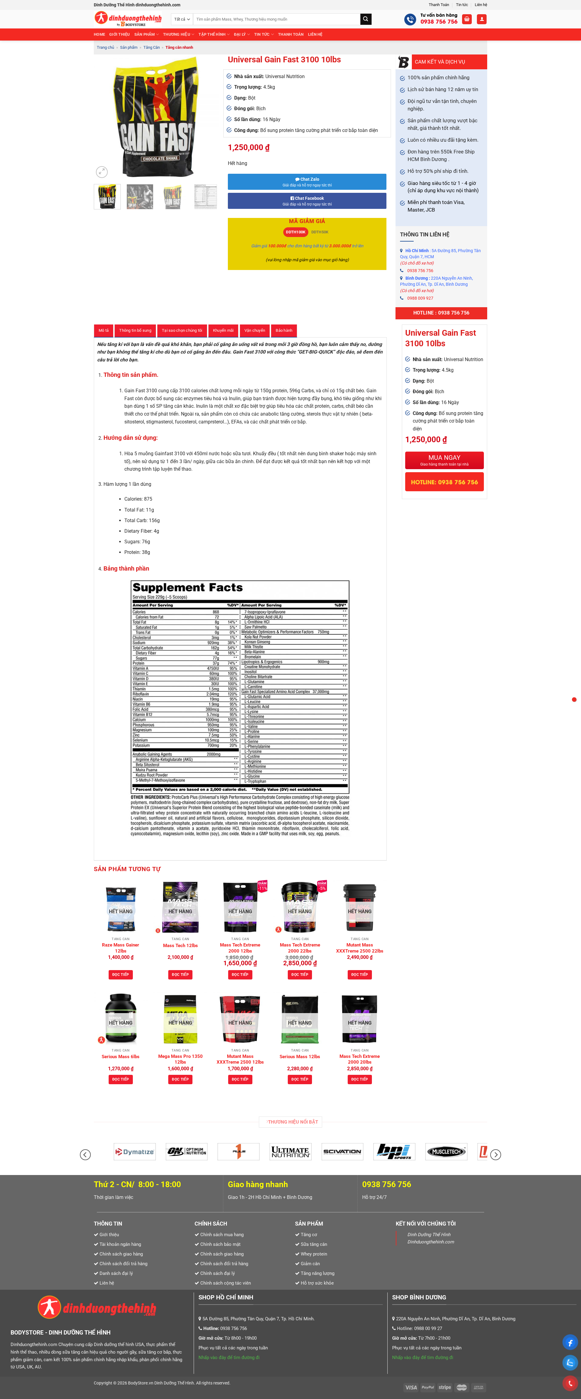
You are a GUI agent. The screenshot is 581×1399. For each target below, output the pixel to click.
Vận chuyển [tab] (255, 330)
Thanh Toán (439, 4)
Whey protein (313, 1254)
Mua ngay (444, 460)
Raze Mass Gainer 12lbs (120, 948)
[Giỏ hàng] (467, 19)
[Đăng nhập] (482, 19)
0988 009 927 (420, 298)
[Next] (208, 117)
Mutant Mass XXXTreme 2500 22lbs (359, 948)
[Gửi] (366, 19)
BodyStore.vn (141, 1383)
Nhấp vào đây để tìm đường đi (229, 1357)
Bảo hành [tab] (284, 330)
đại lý (240, 34)
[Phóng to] (102, 172)
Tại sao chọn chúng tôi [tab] (182, 330)
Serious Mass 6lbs (121, 1056)
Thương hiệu (176, 34)
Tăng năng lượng (317, 1273)
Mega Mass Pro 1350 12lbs (180, 1059)
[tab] (295, 232)
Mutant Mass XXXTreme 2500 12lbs (240, 1059)
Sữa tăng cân (313, 1244)
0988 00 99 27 (428, 1328)
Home (99, 34)
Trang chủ (105, 47)
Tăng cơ (309, 1234)
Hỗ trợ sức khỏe (317, 1283)
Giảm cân (310, 1263)
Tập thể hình (212, 34)
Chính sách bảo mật (220, 1244)
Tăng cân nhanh (179, 47)
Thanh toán (291, 34)
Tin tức (462, 4)
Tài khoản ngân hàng (119, 1244)
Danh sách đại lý (116, 1273)
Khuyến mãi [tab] (223, 330)
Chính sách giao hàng (222, 1254)
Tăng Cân (151, 47)
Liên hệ (481, 4)
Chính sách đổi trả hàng (224, 1263)
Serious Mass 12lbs (300, 1056)
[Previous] (103, 117)
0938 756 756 (420, 270)
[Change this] (574, 699)
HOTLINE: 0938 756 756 (444, 481)
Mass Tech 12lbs (180, 945)
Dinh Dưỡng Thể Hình (174, 1383)
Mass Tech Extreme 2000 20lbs (360, 1059)
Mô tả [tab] (104, 330)
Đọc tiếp (120, 975)
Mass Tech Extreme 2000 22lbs (300, 948)
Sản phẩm (144, 34)
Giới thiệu (119, 34)
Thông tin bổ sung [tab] (135, 330)
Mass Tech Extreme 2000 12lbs (240, 948)
